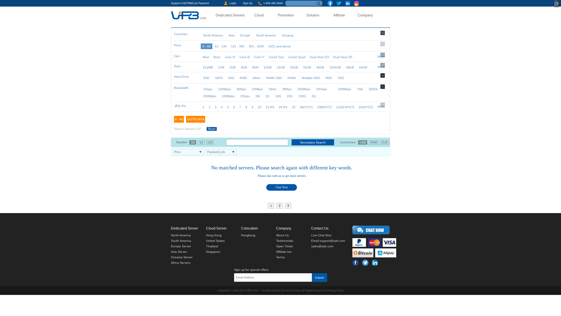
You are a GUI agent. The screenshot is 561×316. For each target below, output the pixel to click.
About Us (282, 235)
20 (193, 142)
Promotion (286, 15)
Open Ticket (284, 246)
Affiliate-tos (283, 251)
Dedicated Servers (230, 15)
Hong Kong (214, 235)
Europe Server (181, 246)
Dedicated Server (184, 228)
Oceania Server (182, 257)
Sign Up (247, 3)
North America (181, 235)
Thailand (212, 246)
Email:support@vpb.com (328, 240)
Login (232, 3)
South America (181, 240)
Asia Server (179, 251)
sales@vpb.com (322, 246)
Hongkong (248, 235)
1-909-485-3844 (273, 3)
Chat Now (281, 187)
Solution (312, 15)
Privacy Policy (335, 290)
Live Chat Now (321, 235)
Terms (280, 257)
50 (201, 142)
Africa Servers (180, 262)
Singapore (213, 251)
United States (215, 240)
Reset (211, 129)
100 (210, 142)
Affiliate (339, 15)
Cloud (259, 15)
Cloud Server (216, 228)
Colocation (249, 228)
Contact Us (319, 228)
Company (365, 15)
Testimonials (284, 240)
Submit (319, 277)
